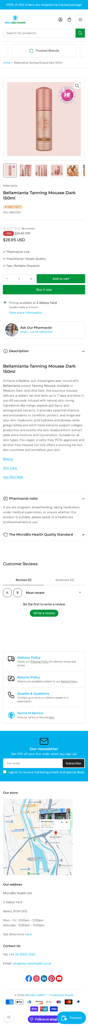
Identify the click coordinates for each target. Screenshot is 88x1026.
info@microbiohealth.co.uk (31, 963)
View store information (25, 313)
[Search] (80, 33)
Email (23, 332)
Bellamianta (10, 185)
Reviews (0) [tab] (23, 580)
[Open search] (7, 592)
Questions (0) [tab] (64, 580)
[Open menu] (80, 19)
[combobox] (44, 33)
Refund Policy (69, 681)
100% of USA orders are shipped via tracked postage (44, 5)
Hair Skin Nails (13, 477)
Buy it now (44, 290)
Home (6, 62)
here (51, 717)
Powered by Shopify (62, 995)
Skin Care (10, 468)
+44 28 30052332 (41, 332)
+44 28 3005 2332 (22, 954)
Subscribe (73, 763)
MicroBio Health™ (36, 995)
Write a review (44, 613)
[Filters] (17, 592)
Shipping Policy (39, 661)
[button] (12, 228)
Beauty (8, 459)
